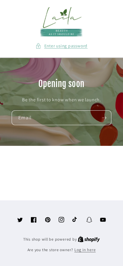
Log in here (85, 249)
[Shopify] (89, 239)
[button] (61, 46)
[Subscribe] (104, 118)
